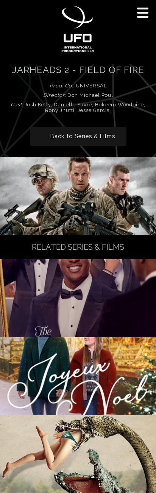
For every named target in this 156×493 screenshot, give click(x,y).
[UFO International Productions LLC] (77, 30)
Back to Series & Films (82, 136)
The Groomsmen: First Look (78, 298)
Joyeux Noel (78, 376)
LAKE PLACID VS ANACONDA (78, 454)
